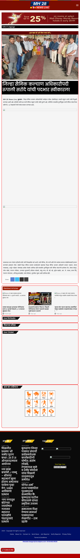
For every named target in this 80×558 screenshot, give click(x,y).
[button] (76, 14)
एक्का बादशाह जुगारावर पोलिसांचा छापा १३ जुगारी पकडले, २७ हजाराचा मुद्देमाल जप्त (13, 309)
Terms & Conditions (40, 537)
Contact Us (26, 534)
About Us (18, 534)
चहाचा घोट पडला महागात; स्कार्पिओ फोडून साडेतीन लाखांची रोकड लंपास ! (66, 309)
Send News (35, 534)
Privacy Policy (66, 534)
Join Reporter (45, 534)
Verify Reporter (56, 534)
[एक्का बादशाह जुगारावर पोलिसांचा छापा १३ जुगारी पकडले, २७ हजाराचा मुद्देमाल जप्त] (14, 298)
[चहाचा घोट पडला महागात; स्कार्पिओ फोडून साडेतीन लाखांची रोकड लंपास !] (66, 298)
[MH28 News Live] (40, 5)
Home (12, 534)
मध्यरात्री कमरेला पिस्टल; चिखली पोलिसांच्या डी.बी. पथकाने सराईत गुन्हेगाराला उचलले (39, 309)
